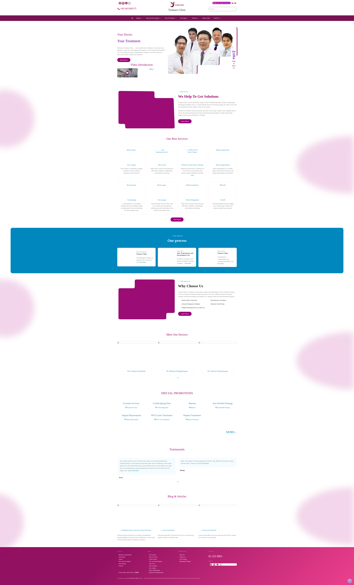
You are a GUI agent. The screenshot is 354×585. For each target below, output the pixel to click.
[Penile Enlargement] (192, 185)
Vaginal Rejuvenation (131, 415)
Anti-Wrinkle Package (223, 403)
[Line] (126, 3)
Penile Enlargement (192, 200)
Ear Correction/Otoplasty (155, 561)
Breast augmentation (223, 165)
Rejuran (192, 403)
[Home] (132, 18)
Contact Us (182, 557)
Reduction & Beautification (156, 572)
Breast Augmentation (154, 570)
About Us (216, 18)
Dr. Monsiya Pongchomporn (177, 371)
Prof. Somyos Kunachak (136, 371)
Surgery (138, 18)
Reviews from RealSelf (209, 530)
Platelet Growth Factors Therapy (192, 165)
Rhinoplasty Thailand (185, 561)
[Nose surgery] (131, 150)
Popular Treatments (192, 415)
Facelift (222, 200)
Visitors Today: (129, 572)
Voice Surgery (122, 563)
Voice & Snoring (169, 18)
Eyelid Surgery (153, 559)
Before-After (206, 18)
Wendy (182, 470)
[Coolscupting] (131, 185)
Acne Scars (152, 563)
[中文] (235, 3)
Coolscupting (131, 200)
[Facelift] (223, 185)
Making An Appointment (125, 555)
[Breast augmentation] (222, 150)
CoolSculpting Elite (162, 403)
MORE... (231, 432)
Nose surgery (131, 165)
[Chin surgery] (161, 185)
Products (194, 18)
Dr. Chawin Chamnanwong (218, 371)
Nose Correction (153, 557)
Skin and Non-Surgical (152, 18)
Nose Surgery (152, 555)
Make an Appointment (221, 3)
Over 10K (234, 55)
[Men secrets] (162, 151)
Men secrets (162, 165)
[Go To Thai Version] (233, 3)
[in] (123, 3)
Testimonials (122, 557)
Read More (124, 60)
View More (177, 219)
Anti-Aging (183, 18)
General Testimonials (168, 530)
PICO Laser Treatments (161, 415)
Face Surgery (152, 568)
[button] (177, 377)
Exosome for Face (131, 403)
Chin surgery (162, 200)
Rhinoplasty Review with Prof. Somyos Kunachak (136, 530)
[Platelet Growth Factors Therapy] (192, 151)
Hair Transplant (153, 566)
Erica (121, 477)
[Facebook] (120, 3)
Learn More (185, 121)
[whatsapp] (129, 3)
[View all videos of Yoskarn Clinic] (152, 69)
